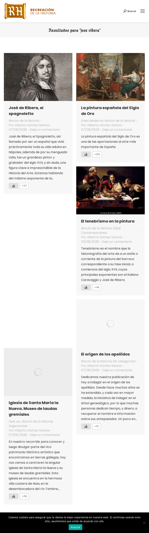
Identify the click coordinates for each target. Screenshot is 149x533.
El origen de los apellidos (105, 354)
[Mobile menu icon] (142, 11)
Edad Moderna (92, 120)
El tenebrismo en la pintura (107, 221)
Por (29, 125)
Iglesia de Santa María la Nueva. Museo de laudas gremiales (33, 408)
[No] (144, 523)
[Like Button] (13, 186)
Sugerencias (18, 426)
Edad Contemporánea (100, 230)
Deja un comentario (45, 129)
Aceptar (76, 527)
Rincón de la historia (24, 120)
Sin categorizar (124, 361)
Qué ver (15, 421)
